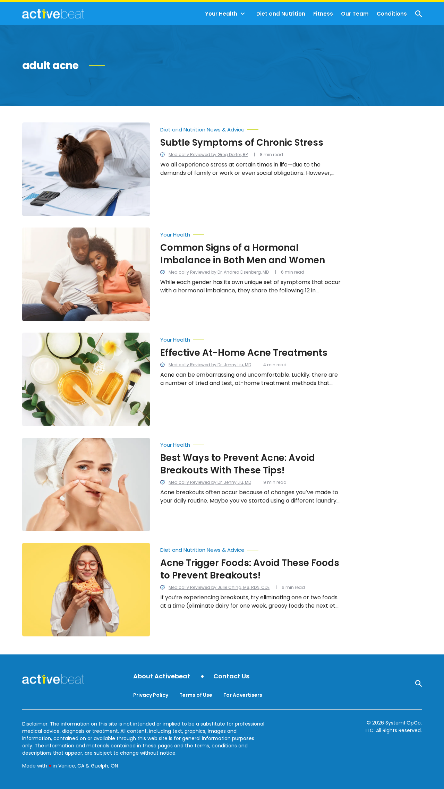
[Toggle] (242, 14)
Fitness (323, 14)
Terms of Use (195, 695)
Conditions (392, 14)
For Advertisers (242, 695)
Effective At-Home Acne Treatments (243, 352)
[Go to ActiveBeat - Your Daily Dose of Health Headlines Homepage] (53, 13)
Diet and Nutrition (280, 14)
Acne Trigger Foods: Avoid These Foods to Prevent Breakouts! (249, 569)
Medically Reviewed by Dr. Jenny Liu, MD (210, 365)
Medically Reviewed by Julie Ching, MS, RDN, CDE (219, 587)
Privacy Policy (150, 695)
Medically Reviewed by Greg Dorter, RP (208, 154)
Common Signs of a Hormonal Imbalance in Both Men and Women (242, 253)
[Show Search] (418, 13)
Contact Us (231, 676)
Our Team (355, 14)
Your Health (221, 14)
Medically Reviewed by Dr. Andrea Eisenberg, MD (219, 272)
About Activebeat (161, 676)
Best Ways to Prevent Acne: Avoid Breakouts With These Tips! (237, 464)
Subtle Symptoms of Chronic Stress (241, 142)
